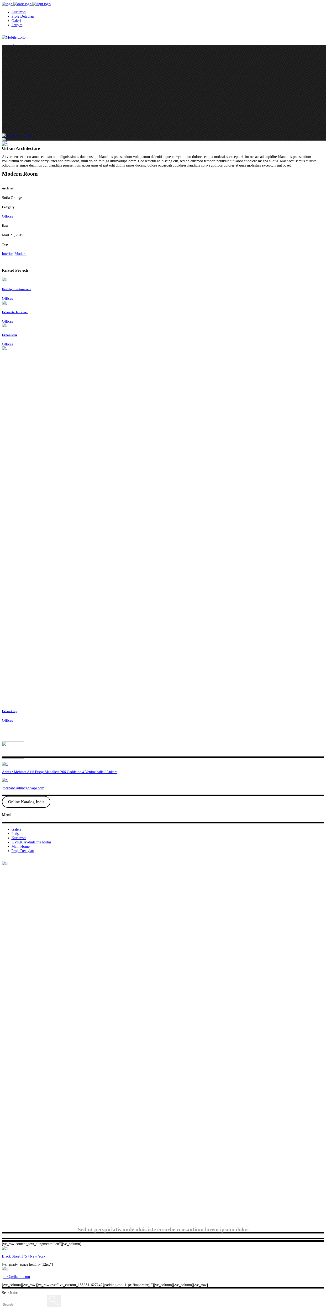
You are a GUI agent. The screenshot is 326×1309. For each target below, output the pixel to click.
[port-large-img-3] (5, 144)
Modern (20, 254)
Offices (7, 216)
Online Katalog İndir (26, 801)
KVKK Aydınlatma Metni (31, 842)
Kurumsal (18, 838)
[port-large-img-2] (4, 140)
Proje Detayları (22, 851)
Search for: (10, 1293)
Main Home (20, 846)
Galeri (16, 829)
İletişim (16, 834)
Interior (7, 254)
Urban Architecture (15, 312)
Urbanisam (9, 335)
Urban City (9, 711)
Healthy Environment (16, 289)
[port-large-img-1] (16, 135)
